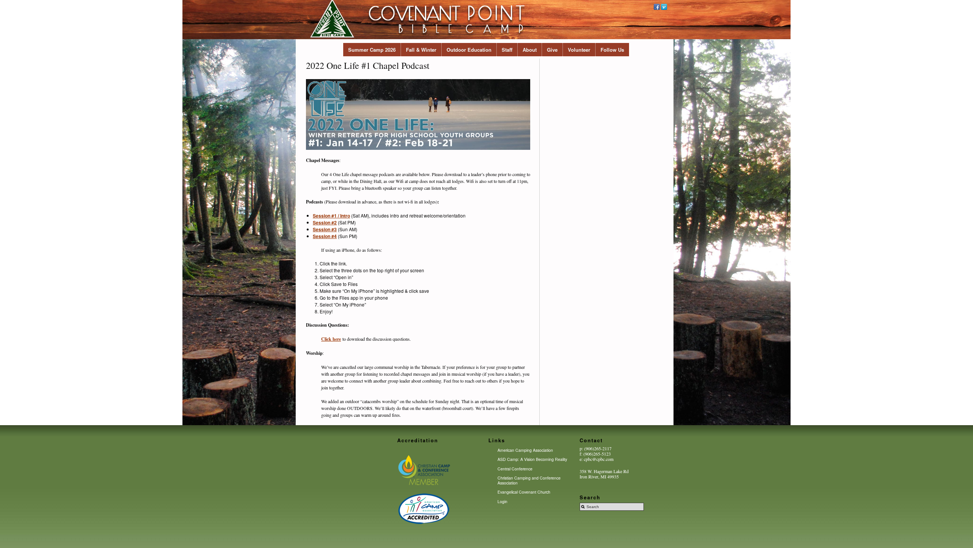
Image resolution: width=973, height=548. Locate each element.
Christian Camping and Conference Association (529, 480)
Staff (507, 49)
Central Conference (515, 469)
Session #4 (325, 236)
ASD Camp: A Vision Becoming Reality (532, 459)
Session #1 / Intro (331, 215)
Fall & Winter (421, 49)
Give (552, 49)
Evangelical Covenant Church (524, 492)
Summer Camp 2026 (372, 49)
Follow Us (612, 49)
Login (502, 501)
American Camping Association (525, 450)
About (530, 49)
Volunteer (579, 49)
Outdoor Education (469, 49)
